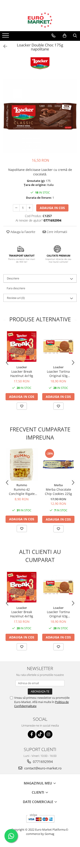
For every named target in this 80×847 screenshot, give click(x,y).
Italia (50, 185)
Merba (58, 485)
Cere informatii (56, 232)
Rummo (21, 485)
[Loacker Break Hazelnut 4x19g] (22, 346)
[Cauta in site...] (75, 35)
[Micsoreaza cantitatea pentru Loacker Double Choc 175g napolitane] (16, 207)
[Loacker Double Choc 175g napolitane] (40, 116)
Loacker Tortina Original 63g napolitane (58, 373)
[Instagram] (48, 734)
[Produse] (6, 36)
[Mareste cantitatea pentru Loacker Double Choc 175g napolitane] (29, 207)
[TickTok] (40, 734)
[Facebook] (32, 734)
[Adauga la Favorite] (22, 406)
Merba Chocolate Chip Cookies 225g (58, 491)
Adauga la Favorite (22, 232)
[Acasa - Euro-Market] (40, 20)
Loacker (21, 367)
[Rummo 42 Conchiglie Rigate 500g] (22, 464)
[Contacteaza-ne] (53, 35)
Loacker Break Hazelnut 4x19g (21, 373)
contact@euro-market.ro (42, 768)
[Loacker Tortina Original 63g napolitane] (58, 346)
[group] (40, 116)
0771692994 (42, 761)
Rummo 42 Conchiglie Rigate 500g (22, 491)
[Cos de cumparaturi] (64, 35)
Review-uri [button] (16, 298)
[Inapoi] (3, 46)
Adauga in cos (52, 208)
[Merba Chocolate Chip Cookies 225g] (58, 464)
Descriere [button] (13, 278)
